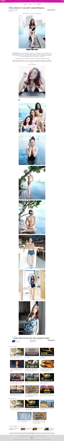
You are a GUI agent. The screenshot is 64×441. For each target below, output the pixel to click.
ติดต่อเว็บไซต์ (38, 439)
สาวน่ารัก (34, 338)
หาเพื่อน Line (30, 2)
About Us (35, 439)
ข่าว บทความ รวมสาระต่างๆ (20, 426)
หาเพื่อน (25, 2)
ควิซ (36, 2)
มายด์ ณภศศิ (15, 338)
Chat (27, 2)
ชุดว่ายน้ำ (20, 338)
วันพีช (24, 338)
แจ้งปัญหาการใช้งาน (43, 439)
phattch (12, 11)
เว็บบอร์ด (22, 2)
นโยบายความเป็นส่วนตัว (21, 439)
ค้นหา (34, 4)
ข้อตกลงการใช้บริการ (15, 439)
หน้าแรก (15, 2)
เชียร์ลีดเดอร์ (47, 338)
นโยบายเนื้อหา (26, 439)
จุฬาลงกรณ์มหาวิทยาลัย (28, 54)
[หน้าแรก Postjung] (3, 0)
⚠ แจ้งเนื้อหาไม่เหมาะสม (50, 340)
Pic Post (34, 2)
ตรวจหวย (18, 2)
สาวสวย (30, 338)
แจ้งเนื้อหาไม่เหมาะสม (48, 439)
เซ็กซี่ (27, 338)
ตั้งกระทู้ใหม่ (32, 433)
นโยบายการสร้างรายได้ (31, 439)
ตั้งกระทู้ (39, 4)
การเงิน (42, 2)
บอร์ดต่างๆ (30, 4)
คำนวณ (39, 2)
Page (44, 2)
